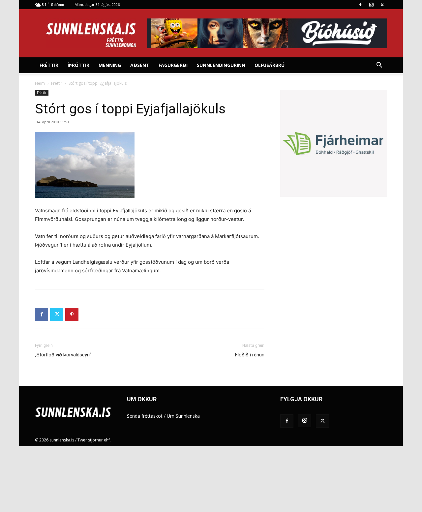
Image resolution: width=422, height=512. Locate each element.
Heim (40, 83)
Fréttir (49, 65)
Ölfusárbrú (270, 65)
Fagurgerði (173, 65)
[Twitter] (382, 4)
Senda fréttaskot (145, 416)
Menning (110, 65)
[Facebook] (360, 4)
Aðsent (139, 65)
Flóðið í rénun (249, 355)
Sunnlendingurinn (221, 65)
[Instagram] (371, 4)
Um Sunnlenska (183, 416)
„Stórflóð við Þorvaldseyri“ (63, 355)
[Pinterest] (71, 314)
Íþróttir (78, 65)
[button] (379, 66)
